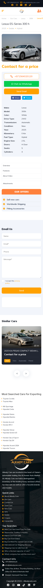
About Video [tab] (7, 176)
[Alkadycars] (21, 11)
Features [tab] (6, 171)
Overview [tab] (6, 166)
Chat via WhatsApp (22, 84)
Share (16, 98)
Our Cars (13, 18)
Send (21, 290)
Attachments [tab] (8, 183)
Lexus (23, 18)
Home (4, 18)
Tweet (28, 98)
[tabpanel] (21, 179)
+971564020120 (23, 76)
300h (31, 18)
